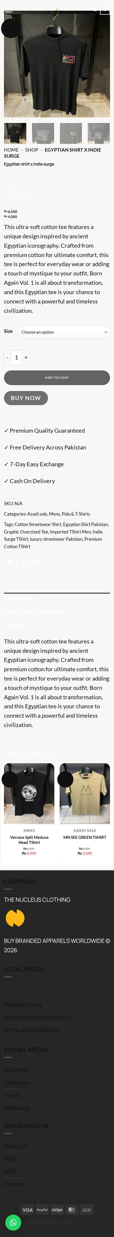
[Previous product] (23, 194)
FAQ (10, 1171)
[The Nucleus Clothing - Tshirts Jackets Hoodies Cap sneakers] (57, 10)
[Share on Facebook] (23, 562)
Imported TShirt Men (70, 532)
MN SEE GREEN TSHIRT (84, 837)
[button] (8, 10)
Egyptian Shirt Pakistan (85, 524)
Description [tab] (19, 599)
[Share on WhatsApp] (10, 562)
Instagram (17, 1082)
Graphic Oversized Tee (26, 532)
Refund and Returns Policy (37, 1017)
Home (11, 150)
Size (8, 331)
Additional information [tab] (35, 611)
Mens (54, 514)
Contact (14, 1183)
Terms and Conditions (31, 1029)
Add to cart (57, 378)
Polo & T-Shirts (76, 514)
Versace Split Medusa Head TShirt (29, 840)
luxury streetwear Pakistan (56, 539)
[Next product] (10, 194)
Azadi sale (37, 514)
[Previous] (12, 64)
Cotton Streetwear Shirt (38, 524)
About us (15, 1145)
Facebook (16, 1069)
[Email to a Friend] (36, 562)
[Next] (101, 64)
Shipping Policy (23, 1004)
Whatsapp (17, 1107)
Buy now (26, 397)
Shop (31, 150)
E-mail (12, 1095)
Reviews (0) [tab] (17, 624)
